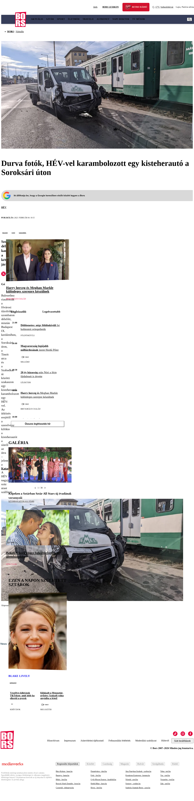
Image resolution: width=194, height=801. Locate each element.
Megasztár (46, 709)
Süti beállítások (182, 741)
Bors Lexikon (110, 7)
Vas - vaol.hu (165, 775)
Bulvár (140, 764)
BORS (10, 31)
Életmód (74, 19)
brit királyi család (16, 299)
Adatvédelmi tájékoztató (92, 740)
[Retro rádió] (129, 7)
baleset (5, 233)
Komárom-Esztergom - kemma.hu (137, 775)
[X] (3, 274)
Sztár (50, 19)
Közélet (90, 764)
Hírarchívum (53, 740)
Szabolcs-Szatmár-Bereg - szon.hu (137, 788)
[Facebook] (190, 733)
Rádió (175, 764)
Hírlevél (165, 740)
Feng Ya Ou (11, 564)
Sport (61, 19)
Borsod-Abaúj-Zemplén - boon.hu (68, 784)
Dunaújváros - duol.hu (99, 771)
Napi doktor (120, 19)
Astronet (103, 19)
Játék (95, 7)
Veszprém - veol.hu (167, 779)
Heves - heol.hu (96, 788)
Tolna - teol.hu (165, 771)
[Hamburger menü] (8, 19)
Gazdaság (107, 764)
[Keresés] (189, 19)
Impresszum (70, 740)
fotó (13, 233)
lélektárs (26, 382)
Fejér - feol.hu (96, 775)
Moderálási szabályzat (145, 740)
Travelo (88, 19)
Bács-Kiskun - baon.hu (64, 771)
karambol (22, 233)
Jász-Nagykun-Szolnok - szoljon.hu (138, 771)
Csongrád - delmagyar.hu (65, 788)
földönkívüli (28, 335)
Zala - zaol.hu (165, 784)
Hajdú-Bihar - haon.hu (99, 784)
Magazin (124, 764)
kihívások (15, 709)
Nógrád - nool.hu (131, 779)
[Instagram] (183, 733)
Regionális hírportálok (67, 764)
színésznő (13, 683)
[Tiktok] (175, 733)
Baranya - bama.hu (62, 775)
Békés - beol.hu (61, 779)
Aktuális (37, 19)
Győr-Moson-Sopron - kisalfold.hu (103, 779)
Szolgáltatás (158, 764)
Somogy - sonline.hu (132, 784)
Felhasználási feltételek (119, 740)
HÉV (4, 207)
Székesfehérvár (164, 7)
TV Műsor (138, 19)
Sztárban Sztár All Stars (21, 501)
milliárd (25, 362)
